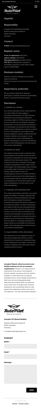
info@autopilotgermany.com (16, 331)
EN (38, 1)
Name (7, 342)
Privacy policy (24, 403)
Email (7, 352)
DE (35, 1)
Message (8, 362)
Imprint (14, 403)
